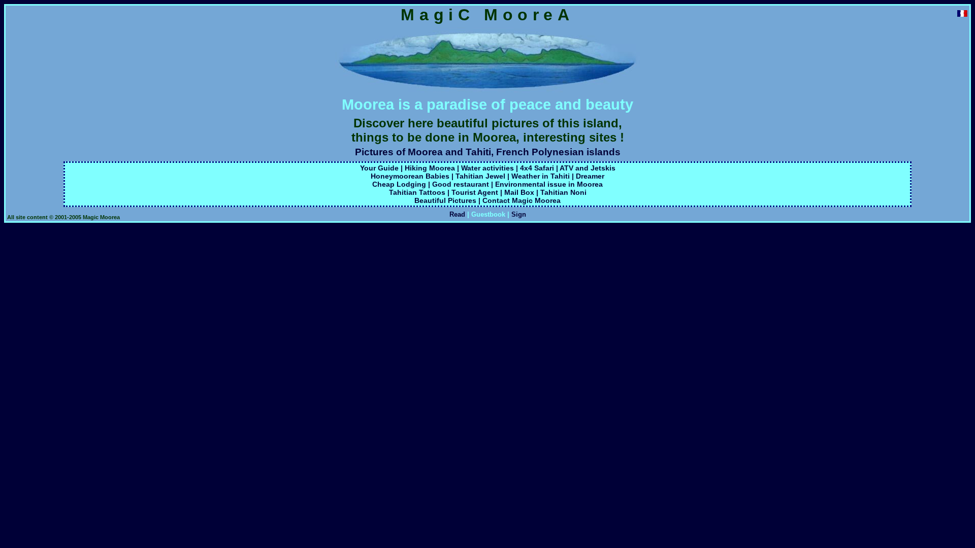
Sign (518, 214)
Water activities (487, 168)
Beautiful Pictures (445, 200)
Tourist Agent (474, 192)
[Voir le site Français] (962, 14)
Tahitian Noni (563, 192)
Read (457, 214)
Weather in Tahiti (540, 176)
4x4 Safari (537, 168)
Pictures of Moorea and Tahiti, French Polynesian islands (488, 152)
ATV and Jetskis (587, 168)
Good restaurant (460, 184)
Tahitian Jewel (480, 176)
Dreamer (590, 176)
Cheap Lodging (399, 184)
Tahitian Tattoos (417, 192)
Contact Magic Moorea (521, 200)
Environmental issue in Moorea (549, 184)
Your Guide (379, 168)
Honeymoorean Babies (410, 176)
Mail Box (519, 192)
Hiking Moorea (430, 168)
